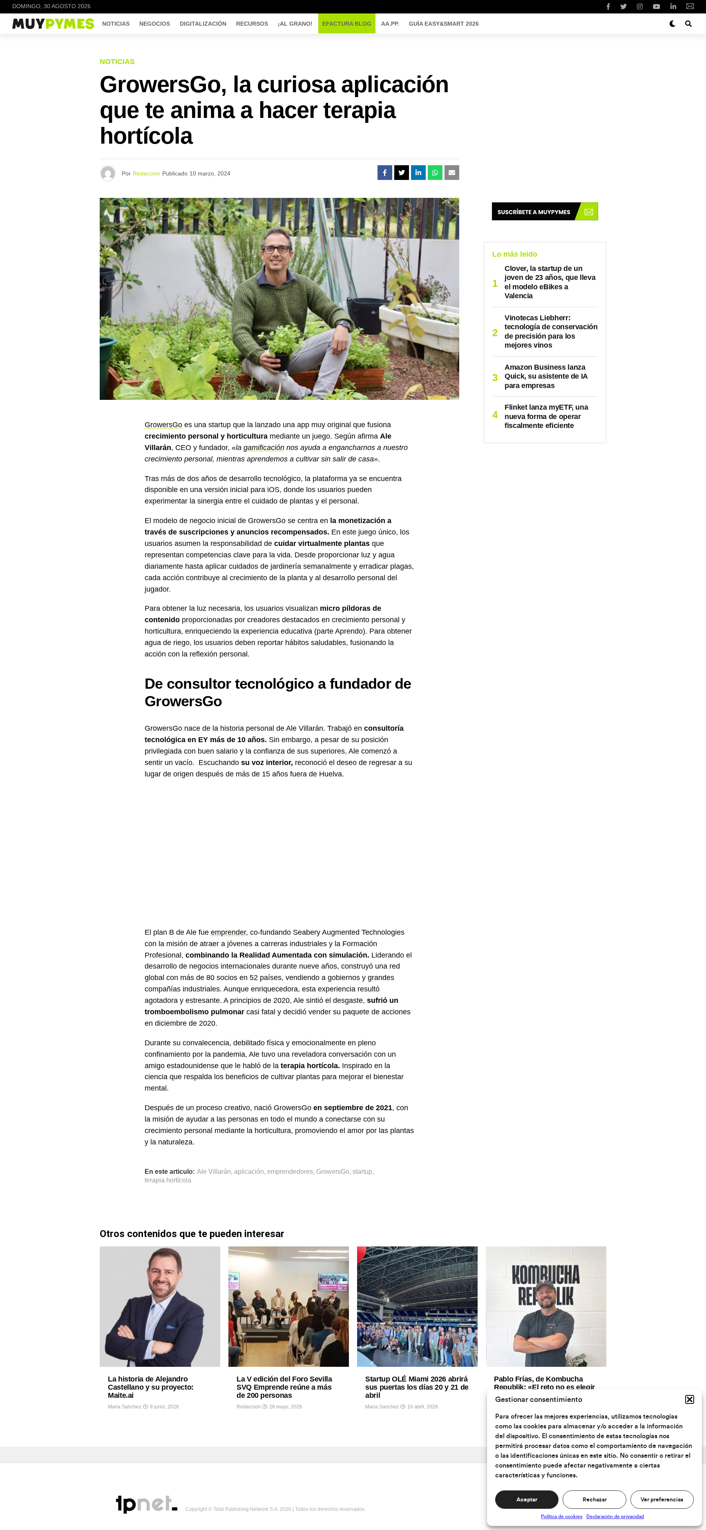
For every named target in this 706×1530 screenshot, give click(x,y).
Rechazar (595, 1500)
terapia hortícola (168, 1180)
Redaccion (146, 173)
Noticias (116, 23)
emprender (228, 932)
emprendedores (290, 1172)
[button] (690, 1399)
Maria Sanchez (124, 1407)
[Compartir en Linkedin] (418, 172)
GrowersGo (163, 425)
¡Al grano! (295, 23)
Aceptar (526, 1500)
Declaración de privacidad (615, 1516)
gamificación (264, 447)
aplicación (249, 1172)
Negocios (154, 23)
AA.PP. (390, 23)
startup (362, 1172)
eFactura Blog (346, 23)
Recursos (252, 23)
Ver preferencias (662, 1500)
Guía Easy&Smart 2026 (444, 23)
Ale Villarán (214, 1172)
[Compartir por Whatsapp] (435, 172)
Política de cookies (561, 1516)
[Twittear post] (401, 172)
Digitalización (203, 23)
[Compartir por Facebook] (385, 172)
